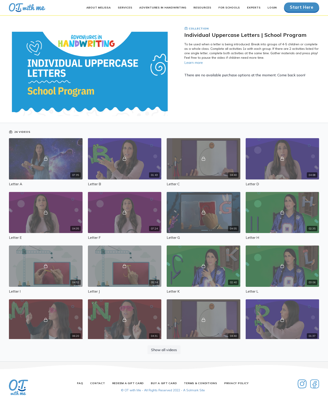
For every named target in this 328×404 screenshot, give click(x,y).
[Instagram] (302, 383)
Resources (202, 7)
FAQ (80, 383)
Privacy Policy (236, 383)
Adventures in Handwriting (162, 7)
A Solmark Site (194, 390)
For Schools (229, 7)
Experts (253, 7)
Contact (97, 383)
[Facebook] (314, 383)
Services (125, 7)
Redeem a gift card (128, 383)
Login (272, 7)
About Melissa (98, 7)
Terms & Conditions (200, 383)
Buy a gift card (164, 383)
